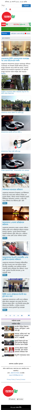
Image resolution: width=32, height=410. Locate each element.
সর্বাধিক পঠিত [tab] (16, 324)
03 (14, 315)
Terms (18, 379)
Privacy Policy (11, 379)
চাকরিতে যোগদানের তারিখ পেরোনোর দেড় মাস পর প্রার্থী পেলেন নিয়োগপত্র (15, 92)
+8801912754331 (15, 373)
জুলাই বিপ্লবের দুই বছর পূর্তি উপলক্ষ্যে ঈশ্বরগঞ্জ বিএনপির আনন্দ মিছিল (21, 342)
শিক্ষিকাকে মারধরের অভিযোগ (12, 189)
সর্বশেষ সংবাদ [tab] (16, 321)
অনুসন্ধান (26, 5)
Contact (23, 379)
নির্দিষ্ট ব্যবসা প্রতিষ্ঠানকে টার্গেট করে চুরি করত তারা (14, 295)
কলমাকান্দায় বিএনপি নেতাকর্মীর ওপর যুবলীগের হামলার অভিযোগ (15, 258)
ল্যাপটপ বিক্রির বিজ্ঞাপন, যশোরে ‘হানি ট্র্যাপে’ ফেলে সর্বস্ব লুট (22, 328)
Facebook (12, 399)
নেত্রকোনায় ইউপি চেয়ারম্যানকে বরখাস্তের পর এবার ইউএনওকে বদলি (15, 59)
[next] (22, 315)
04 (18, 315)
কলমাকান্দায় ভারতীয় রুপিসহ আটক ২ (11, 132)
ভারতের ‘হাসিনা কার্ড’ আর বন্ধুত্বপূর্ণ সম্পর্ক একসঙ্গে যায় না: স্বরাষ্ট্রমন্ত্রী (22, 335)
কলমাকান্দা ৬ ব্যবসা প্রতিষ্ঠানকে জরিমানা (13, 223)
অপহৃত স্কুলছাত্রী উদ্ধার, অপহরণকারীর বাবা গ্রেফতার (15, 170)
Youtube (20, 399)
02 (10, 315)
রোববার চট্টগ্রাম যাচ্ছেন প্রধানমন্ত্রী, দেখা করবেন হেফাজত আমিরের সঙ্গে (21, 350)
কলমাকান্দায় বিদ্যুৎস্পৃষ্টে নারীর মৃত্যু (10, 151)
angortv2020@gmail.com (16, 375)
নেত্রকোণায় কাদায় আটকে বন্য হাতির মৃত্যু (12, 112)
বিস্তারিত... (4, 74)
